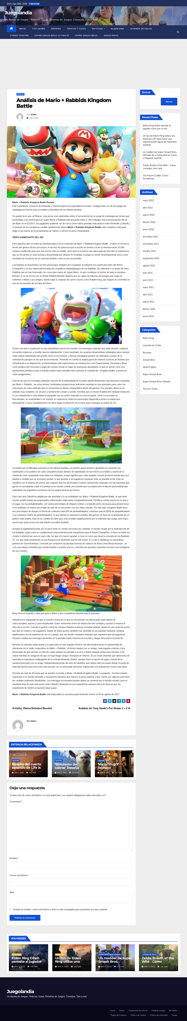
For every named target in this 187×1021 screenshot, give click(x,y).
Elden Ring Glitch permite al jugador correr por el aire (26, 961)
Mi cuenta (173, 1011)
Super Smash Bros (86, 35)
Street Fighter (19, 35)
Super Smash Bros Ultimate (51, 35)
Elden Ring (117, 28)
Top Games (38, 28)
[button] (178, 32)
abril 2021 (148, 294)
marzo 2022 (149, 215)
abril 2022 (148, 208)
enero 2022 (148, 229)
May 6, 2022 (19, 967)
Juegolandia (18, 13)
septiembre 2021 (151, 258)
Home (112, 1011)
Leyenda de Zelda (141, 28)
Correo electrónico (19, 875)
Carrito (121, 1011)
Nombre (14, 858)
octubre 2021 (149, 251)
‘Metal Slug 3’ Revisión (108, 766)
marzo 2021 (149, 302)
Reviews (56, 28)
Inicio (22, 28)
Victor (33, 114)
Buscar (146, 92)
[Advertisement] (93, 59)
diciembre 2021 (150, 236)
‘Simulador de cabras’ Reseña (67, 766)
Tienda (174, 1015)
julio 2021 (148, 273)
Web (12, 892)
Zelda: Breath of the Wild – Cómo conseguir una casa (158, 961)
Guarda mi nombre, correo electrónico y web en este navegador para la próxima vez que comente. (60, 909)
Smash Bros (111, 35)
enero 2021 (148, 316)
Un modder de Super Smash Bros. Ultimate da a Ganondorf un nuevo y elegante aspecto (160, 155)
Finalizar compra (158, 1011)
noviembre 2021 (151, 244)
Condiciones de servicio (138, 1011)
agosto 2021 (149, 265)
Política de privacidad (158, 1015)
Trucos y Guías (76, 28)
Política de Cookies (138, 1015)
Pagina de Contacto (118, 1015)
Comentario (16, 801)
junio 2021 (148, 280)
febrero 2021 (149, 309)
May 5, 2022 (106, 967)
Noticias (97, 28)
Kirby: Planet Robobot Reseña (33, 708)
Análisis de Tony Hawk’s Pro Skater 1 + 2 (103, 708)
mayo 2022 (148, 200)
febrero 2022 (149, 222)
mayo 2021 (148, 287)
